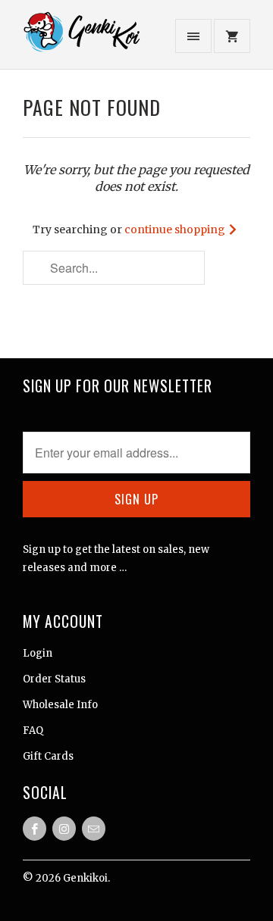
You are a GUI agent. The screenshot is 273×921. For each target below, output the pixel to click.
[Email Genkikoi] (93, 828)
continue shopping (176, 229)
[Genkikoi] (83, 40)
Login (37, 653)
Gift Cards (48, 756)
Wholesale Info (60, 704)
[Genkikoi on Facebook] (34, 828)
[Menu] (193, 36)
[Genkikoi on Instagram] (64, 828)
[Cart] (232, 36)
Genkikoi (85, 878)
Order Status (54, 679)
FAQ (33, 730)
